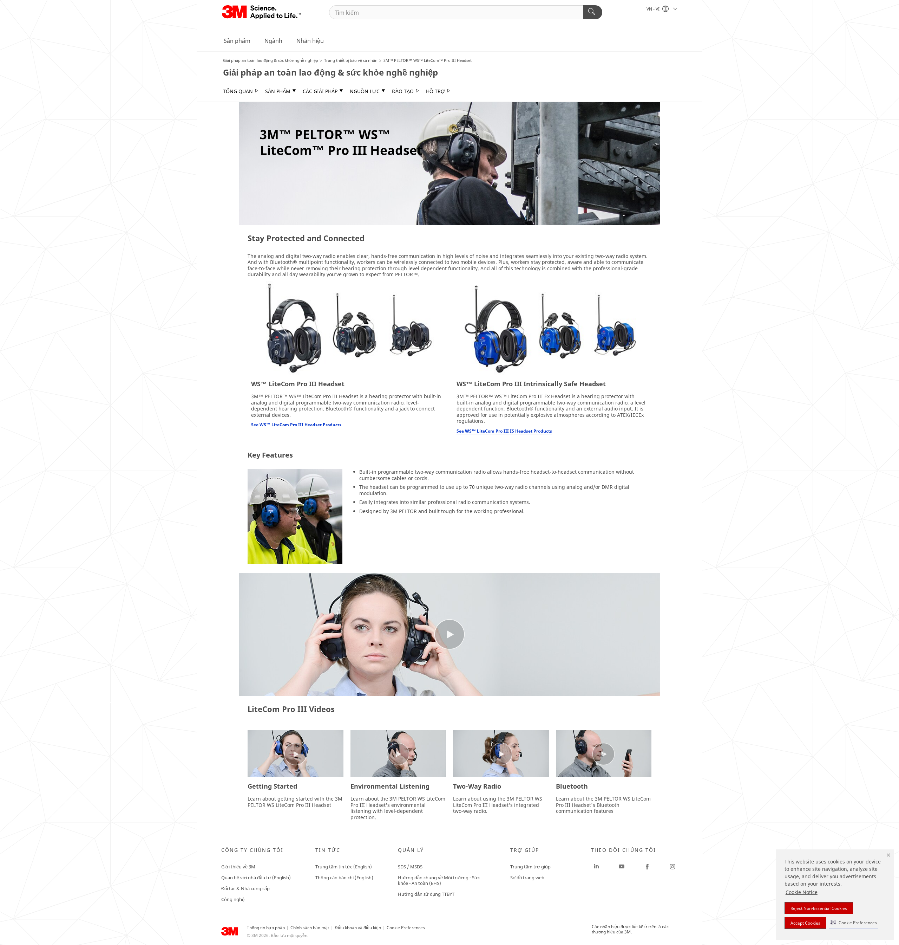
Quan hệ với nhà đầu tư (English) (256, 877)
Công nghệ (232, 899)
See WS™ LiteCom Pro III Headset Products (296, 425)
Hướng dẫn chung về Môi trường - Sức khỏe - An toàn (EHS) (439, 880)
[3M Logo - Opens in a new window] (262, 12)
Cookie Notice (802, 892)
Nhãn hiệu (310, 41)
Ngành (273, 41)
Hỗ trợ (435, 91)
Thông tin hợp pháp (266, 927)
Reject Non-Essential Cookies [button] (818, 908)
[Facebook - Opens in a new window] (647, 866)
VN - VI (654, 9)
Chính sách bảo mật (309, 927)
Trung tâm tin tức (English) (343, 866)
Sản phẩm (237, 41)
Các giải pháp (320, 91)
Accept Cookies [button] (805, 923)
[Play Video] (295, 754)
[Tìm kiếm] (592, 12)
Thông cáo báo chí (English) (344, 877)
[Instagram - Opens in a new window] (672, 866)
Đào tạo (403, 91)
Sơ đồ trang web (527, 877)
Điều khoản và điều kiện (358, 927)
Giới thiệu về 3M (238, 866)
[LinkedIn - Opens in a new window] (596, 866)
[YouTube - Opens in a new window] (621, 866)
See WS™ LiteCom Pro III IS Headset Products (504, 431)
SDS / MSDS (410, 866)
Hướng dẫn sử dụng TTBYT (426, 894)
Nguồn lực (365, 91)
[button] (853, 922)
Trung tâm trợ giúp (530, 866)
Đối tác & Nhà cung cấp (245, 888)
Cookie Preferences (406, 927)
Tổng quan (238, 91)
